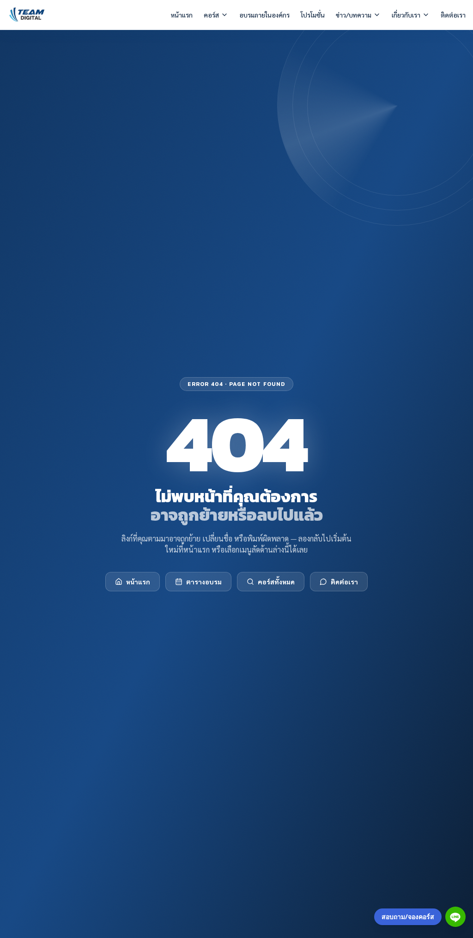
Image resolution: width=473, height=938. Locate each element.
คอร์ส (211, 15)
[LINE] (455, 917)
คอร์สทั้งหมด (276, 581)
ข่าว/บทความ (353, 15)
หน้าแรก (182, 15)
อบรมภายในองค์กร (264, 15)
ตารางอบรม (204, 581)
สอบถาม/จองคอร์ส (408, 916)
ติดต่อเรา (453, 15)
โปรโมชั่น (313, 15)
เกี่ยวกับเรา (406, 15)
